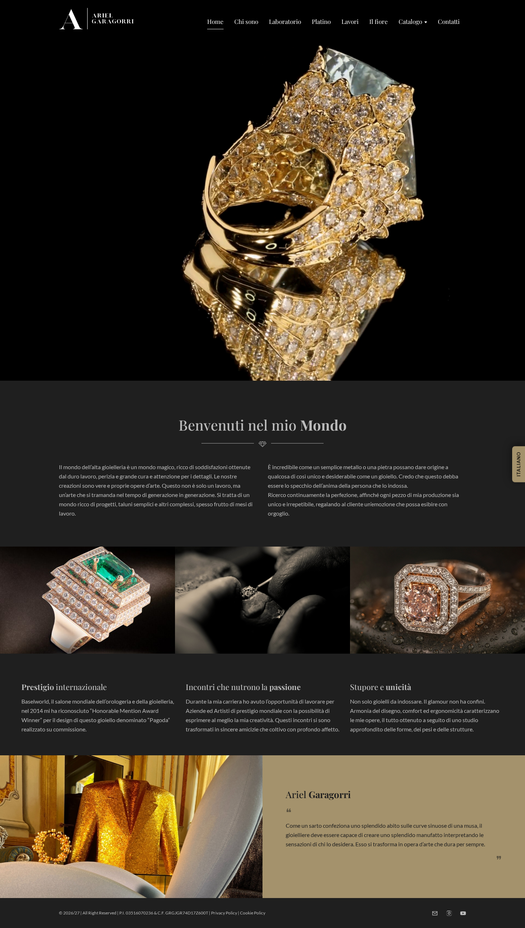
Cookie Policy (252, 913)
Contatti (449, 21)
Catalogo (410, 21)
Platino (321, 21)
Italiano (518, 464)
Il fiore (378, 21)
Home (215, 21)
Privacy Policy (224, 913)
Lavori (350, 21)
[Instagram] (449, 913)
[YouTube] (463, 913)
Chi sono (246, 21)
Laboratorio (285, 21)
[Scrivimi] (435, 913)
